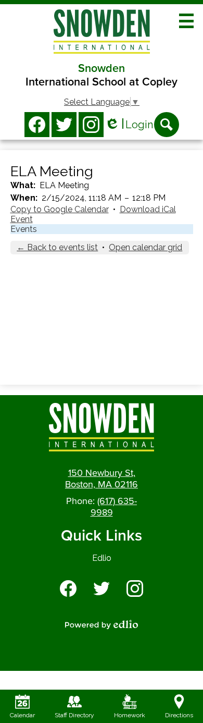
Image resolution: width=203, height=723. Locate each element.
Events (23, 229)
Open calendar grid (145, 247)
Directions (179, 715)
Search (166, 124)
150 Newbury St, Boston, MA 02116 (101, 478)
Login (129, 124)
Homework (129, 715)
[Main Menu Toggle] (186, 20)
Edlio (101, 558)
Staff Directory (74, 715)
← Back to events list (57, 247)
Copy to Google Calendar (59, 209)
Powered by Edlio (101, 624)
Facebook (36, 124)
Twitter (64, 124)
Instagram (91, 124)
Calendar (22, 715)
